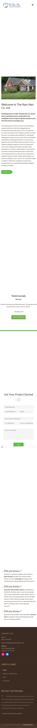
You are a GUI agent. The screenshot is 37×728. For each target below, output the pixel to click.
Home (5, 670)
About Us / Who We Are (10, 673)
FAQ (4, 677)
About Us (6, 172)
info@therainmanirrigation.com (14, 643)
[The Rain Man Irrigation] (18, 5)
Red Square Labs (28, 724)
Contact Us (6, 681)
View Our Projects (18, 317)
